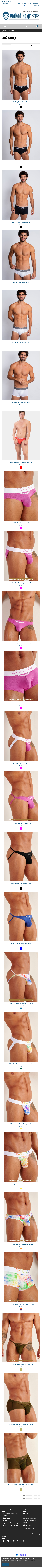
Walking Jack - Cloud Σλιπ (21, 282)
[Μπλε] (21, 948)
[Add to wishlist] (18, 99)
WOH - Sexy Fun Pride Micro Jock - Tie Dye (21, 1003)
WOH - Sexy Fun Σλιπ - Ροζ (21, 522)
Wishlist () (37, 5)
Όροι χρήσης (18, 3)
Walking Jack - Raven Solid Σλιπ (21, 162)
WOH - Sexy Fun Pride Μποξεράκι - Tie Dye (21, 1304)
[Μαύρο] (21, 107)
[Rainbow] (21, 1008)
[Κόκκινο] (21, 467)
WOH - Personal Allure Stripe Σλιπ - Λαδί (21, 1424)
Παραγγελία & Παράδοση (7, 3)
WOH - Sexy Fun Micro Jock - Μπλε (21, 943)
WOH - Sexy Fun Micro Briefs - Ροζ (21, 643)
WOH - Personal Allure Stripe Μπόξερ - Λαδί (21, 1484)
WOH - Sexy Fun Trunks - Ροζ (21, 703)
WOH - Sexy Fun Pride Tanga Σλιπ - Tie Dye (21, 1184)
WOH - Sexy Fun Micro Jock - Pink (21, 823)
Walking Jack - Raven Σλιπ (21, 102)
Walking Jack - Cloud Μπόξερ (21, 402)
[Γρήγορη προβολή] (23, 99)
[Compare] (21, 99)
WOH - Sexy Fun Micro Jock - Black (21, 883)
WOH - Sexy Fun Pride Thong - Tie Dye (21, 1124)
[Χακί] (21, 1369)
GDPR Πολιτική (7, 1520)
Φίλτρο (7, 46)
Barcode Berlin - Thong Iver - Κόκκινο (21, 462)
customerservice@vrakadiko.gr (31, 1534)
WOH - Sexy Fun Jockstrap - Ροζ (21, 763)
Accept (6, 1564)
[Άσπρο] (21, 287)
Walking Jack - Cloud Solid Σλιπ (21, 342)
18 (35, 1497)
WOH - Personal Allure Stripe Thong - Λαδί (21, 1364)
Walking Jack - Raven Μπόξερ (21, 222)
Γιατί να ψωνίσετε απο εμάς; (11, 1525)
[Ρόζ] (21, 528)
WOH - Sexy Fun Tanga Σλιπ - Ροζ (21, 583)
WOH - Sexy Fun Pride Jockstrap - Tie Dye (21, 1064)
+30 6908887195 (29, 1529)
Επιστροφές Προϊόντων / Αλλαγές (31, 3)
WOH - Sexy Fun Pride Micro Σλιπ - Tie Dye (21, 1244)
